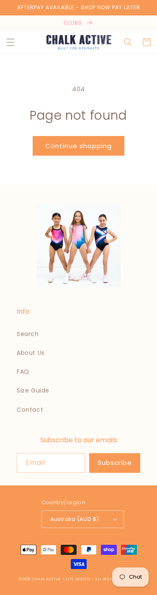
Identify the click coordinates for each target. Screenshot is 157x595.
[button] (10, 42)
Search (28, 334)
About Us (31, 353)
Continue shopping (78, 145)
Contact (30, 409)
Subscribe (115, 462)
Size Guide (33, 390)
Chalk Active (46, 579)
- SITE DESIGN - (78, 579)
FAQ (23, 371)
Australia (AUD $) (74, 519)
